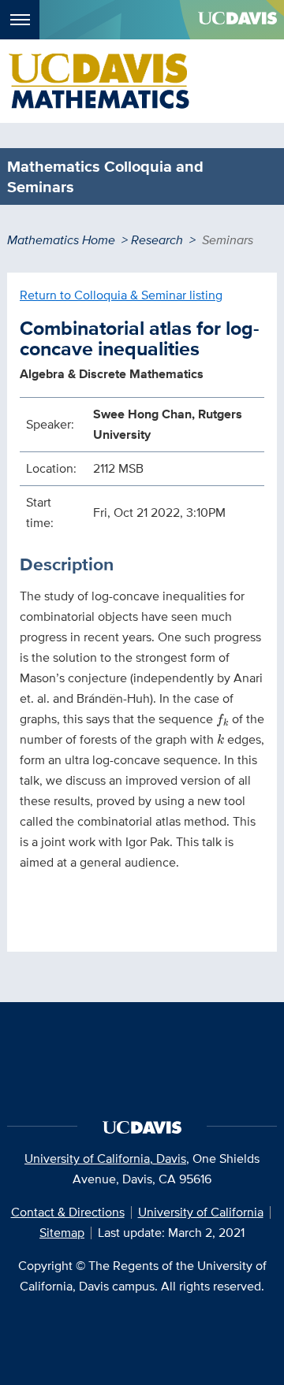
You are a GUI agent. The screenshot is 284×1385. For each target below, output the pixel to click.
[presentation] (222, 720)
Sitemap (61, 1232)
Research (157, 240)
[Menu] (19, 19)
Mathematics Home (61, 240)
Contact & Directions (68, 1212)
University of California (200, 1212)
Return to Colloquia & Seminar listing (121, 295)
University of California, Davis (105, 1158)
